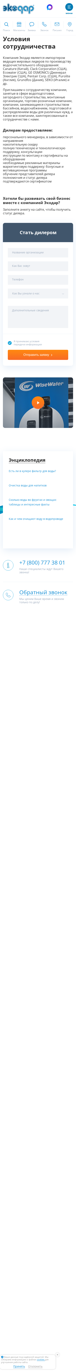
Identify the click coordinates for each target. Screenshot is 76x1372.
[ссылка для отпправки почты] (57, 26)
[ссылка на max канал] (50, 7)
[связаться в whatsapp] (31, 26)
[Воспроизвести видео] (38, 402)
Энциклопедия (27, 460)
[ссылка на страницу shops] (19, 26)
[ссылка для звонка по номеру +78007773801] (44, 26)
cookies (41, 1359)
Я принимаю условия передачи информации (28, 343)
